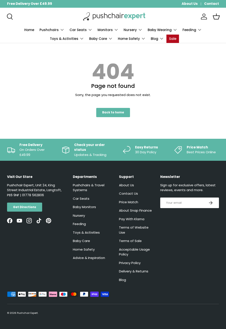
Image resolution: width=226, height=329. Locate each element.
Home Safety (84, 249)
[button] (216, 16)
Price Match (128, 202)
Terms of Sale (130, 240)
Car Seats (81, 198)
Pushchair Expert (27, 313)
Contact (211, 3)
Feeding (79, 224)
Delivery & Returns (133, 271)
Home (29, 30)
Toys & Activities (86, 232)
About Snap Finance (135, 210)
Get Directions (24, 207)
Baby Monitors (84, 207)
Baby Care (81, 240)
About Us (190, 3)
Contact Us (128, 193)
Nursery (79, 215)
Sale (172, 38)
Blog (122, 279)
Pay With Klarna (131, 219)
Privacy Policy (130, 263)
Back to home (113, 112)
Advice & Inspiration (89, 257)
